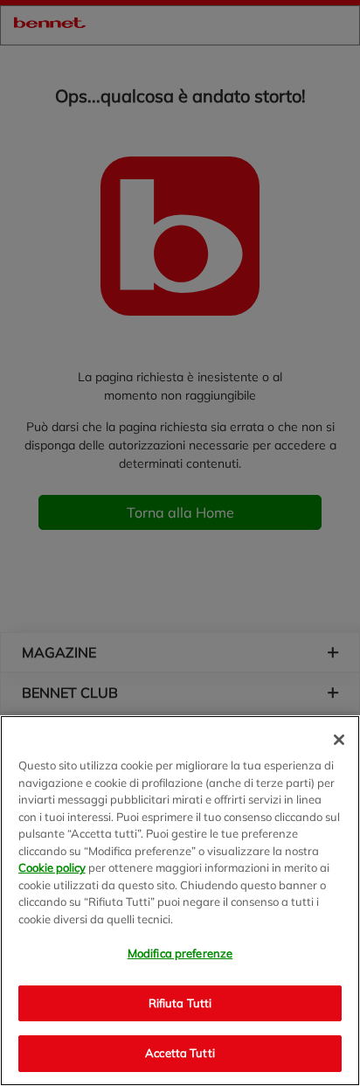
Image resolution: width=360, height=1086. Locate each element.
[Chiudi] (339, 740)
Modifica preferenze (180, 953)
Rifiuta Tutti (180, 1003)
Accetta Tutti (180, 1053)
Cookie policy (52, 867)
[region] (180, 900)
